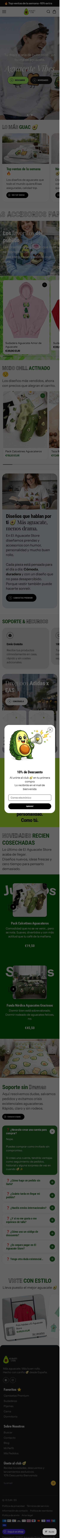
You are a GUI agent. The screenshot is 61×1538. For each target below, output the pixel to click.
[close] (50, 729)
